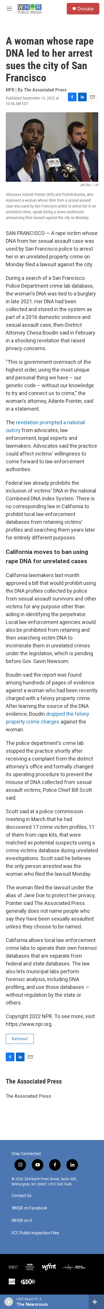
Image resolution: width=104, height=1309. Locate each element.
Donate (85, 8)
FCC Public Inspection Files (35, 1233)
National (20, 1038)
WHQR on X (22, 1220)
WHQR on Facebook (29, 1208)
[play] (8, 1302)
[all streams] (96, 1302)
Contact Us (21, 1196)
